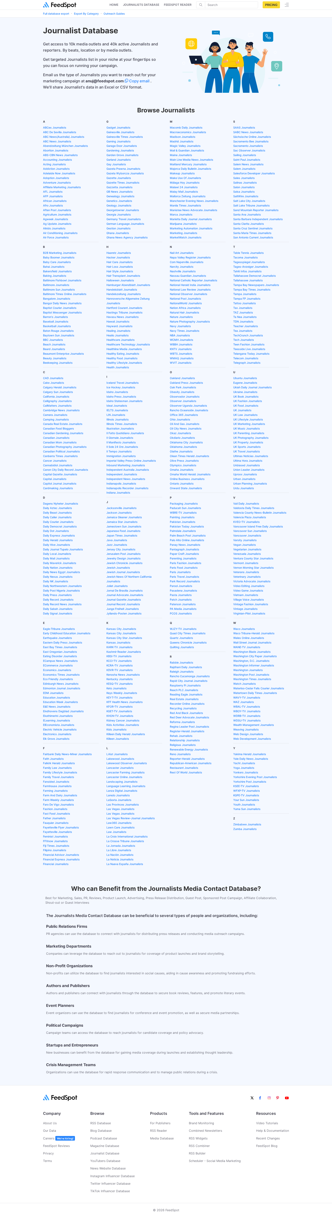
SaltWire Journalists (245, 196)
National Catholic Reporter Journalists (193, 280)
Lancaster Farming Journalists (125, 772)
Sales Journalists (244, 178)
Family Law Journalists (57, 767)
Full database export (56, 13)
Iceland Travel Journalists (122, 382)
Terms (47, 1161)
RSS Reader (158, 1131)
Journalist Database (104, 1153)
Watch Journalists (244, 683)
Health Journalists (117, 367)
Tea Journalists (242, 330)
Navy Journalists (180, 326)
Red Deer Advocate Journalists (189, 717)
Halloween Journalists (120, 280)
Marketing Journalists (183, 233)
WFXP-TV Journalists (246, 790)
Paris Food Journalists (184, 567)
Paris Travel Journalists (184, 576)
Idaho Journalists (117, 392)
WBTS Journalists (181, 353)
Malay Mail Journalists (184, 191)
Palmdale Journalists (183, 530)
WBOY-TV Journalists (247, 711)
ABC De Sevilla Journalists (59, 132)
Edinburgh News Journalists (61, 683)
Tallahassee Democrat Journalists (254, 275)
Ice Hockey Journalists (120, 387)
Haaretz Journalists (118, 252)
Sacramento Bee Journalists (251, 141)
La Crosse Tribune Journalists (125, 841)
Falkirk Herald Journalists (59, 763)
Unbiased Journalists (246, 465)
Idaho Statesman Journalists (124, 401)
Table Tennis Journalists (248, 252)
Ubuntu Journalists (245, 378)
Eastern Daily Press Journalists (62, 642)
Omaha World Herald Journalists (190, 474)
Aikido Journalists (54, 228)
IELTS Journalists (117, 410)
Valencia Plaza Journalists (249, 517)
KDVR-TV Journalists (119, 670)
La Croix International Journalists (127, 836)
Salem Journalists (244, 168)
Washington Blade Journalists (252, 651)
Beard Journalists (54, 349)
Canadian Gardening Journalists (63, 433)
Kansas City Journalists (121, 628)
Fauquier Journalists (56, 822)
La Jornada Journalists (120, 845)
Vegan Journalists (244, 544)
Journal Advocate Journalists (124, 595)
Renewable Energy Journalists (189, 749)
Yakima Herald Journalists (249, 754)
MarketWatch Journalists (186, 237)
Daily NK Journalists (55, 581)
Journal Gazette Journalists (123, 599)
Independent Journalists (121, 474)
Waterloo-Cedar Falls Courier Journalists (258, 688)
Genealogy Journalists (120, 196)
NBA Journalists (180, 335)
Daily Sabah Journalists (58, 608)
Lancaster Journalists (120, 767)
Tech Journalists (243, 339)
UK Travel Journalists (246, 451)
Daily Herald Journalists (58, 540)
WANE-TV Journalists (246, 647)
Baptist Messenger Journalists (62, 312)
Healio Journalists (117, 335)
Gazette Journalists (118, 178)
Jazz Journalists (116, 544)
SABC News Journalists (248, 132)
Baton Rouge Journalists (58, 330)
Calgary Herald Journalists (59, 387)
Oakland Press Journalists (186, 382)
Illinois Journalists (117, 419)
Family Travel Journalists (58, 777)
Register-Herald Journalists (187, 731)
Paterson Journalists (183, 604)
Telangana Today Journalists (251, 353)
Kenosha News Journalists (123, 674)
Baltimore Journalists (56, 285)
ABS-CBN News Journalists (60, 155)
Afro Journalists (53, 205)
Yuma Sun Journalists (247, 809)
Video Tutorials (267, 1123)
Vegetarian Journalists (247, 549)
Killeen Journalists (117, 738)
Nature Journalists (181, 316)
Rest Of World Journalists (186, 772)
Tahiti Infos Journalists (247, 271)
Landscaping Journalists (122, 781)
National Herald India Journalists (190, 285)
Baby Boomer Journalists (59, 257)
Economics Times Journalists (61, 674)
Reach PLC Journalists (184, 690)
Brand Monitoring (201, 1123)
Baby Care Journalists (57, 262)
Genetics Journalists (119, 200)
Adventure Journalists (57, 182)
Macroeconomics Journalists (188, 132)
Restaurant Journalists (184, 767)
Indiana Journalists (118, 492)
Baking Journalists (54, 275)
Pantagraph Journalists (184, 549)
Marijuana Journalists (183, 223)
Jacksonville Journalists (121, 508)
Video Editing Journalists (249, 586)
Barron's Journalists (55, 316)
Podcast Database (103, 1138)
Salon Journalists (244, 187)
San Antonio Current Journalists (253, 237)
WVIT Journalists (181, 362)
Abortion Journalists (55, 150)
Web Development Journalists (252, 738)
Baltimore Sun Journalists (59, 289)
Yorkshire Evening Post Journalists (255, 777)
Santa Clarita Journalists (248, 223)
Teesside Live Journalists (249, 349)
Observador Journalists (185, 396)
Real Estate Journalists (184, 699)
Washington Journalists (248, 670)
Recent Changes (268, 1138)
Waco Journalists (244, 628)
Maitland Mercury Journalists (188, 164)
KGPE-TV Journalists (246, 795)
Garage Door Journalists (121, 145)
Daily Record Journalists (58, 599)
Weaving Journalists (246, 729)
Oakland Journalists (182, 378)
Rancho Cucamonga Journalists (190, 676)
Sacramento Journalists (248, 145)
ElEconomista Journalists (58, 724)
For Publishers (160, 1123)
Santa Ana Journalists (247, 214)
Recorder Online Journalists (187, 703)
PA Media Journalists (183, 608)
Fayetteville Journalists (57, 831)
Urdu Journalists (243, 488)
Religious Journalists (183, 744)
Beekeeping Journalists (58, 362)
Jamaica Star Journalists (122, 521)
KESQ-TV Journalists (119, 683)
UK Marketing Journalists (249, 423)
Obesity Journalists (182, 392)
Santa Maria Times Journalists (252, 233)
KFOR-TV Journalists (119, 706)
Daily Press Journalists (57, 595)
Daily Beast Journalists (57, 512)
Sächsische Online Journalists (252, 136)
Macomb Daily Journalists (186, 127)
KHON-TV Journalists (119, 715)
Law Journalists (116, 831)
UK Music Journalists (246, 428)
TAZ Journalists (243, 312)
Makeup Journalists (182, 173)
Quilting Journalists (182, 647)
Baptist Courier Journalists (59, 307)
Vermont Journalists (245, 563)
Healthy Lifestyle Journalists (124, 362)
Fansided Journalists (56, 781)
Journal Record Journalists (123, 604)
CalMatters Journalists (57, 405)
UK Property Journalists (248, 442)
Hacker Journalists (118, 257)
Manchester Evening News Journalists (194, 200)
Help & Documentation (272, 1131)
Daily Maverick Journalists (59, 563)
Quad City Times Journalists (188, 633)
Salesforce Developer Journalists (254, 173)
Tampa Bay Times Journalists (252, 289)
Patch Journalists (181, 599)
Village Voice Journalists (248, 599)
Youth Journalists (244, 804)
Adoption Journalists (56, 178)
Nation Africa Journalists (185, 307)
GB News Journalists (119, 191)
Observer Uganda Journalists (188, 405)
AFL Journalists (53, 191)
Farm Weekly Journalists (58, 800)
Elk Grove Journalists (56, 738)
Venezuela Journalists (247, 553)
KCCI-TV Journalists (119, 660)
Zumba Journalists (245, 829)
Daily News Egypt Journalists (61, 572)
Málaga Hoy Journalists (185, 182)
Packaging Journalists (184, 503)
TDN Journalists (243, 321)
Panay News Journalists (185, 544)
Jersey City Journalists (120, 549)
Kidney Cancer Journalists (122, 720)
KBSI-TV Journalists (119, 656)
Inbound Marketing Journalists (125, 465)
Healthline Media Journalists (124, 349)
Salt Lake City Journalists (249, 200)
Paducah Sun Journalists (185, 508)
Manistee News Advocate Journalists (193, 210)
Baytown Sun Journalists (58, 335)
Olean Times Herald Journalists (189, 456)
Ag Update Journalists (57, 223)
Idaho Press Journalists (121, 396)
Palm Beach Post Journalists (188, 535)
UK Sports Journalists (247, 446)
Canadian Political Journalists (61, 451)
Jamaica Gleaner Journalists (124, 517)
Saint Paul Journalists (246, 159)
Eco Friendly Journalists (58, 679)
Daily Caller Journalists (57, 517)
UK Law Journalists (245, 414)
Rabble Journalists (181, 662)
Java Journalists (116, 540)
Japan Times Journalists (121, 535)
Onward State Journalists (186, 488)
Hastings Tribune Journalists (124, 312)
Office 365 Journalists (184, 414)
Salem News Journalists (248, 164)
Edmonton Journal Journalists (61, 688)
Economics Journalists (57, 670)
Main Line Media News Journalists (191, 159)
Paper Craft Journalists (184, 553)
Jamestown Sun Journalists (123, 526)
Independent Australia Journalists (127, 469)
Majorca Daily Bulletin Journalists (190, 168)
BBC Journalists (53, 339)
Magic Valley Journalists (185, 145)
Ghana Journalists (117, 233)
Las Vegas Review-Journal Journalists (130, 818)
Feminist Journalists (55, 836)
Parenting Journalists (183, 558)
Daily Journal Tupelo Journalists (63, 549)
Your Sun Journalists (246, 800)
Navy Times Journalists (184, 330)
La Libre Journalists (118, 850)
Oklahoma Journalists (183, 446)
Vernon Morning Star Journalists (253, 567)
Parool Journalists (181, 586)
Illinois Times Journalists (121, 423)
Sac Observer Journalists (249, 150)
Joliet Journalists (117, 586)
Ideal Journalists (116, 405)
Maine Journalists (181, 155)
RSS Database (100, 1123)
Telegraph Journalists (247, 362)
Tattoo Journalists (244, 303)
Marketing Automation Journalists (191, 228)
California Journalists (56, 396)
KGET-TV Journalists (119, 711)
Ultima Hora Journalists (247, 460)
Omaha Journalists (181, 469)
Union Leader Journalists (249, 469)
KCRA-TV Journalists (119, 665)
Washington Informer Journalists (253, 665)
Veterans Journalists (246, 572)
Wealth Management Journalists (253, 724)
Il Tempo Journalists (119, 451)
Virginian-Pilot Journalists (249, 613)
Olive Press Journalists (184, 460)
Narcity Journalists (181, 266)
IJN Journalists (115, 414)
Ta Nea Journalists (245, 316)
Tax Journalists (242, 307)
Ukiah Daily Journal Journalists (252, 387)
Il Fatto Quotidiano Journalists (125, 433)
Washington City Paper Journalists (255, 656)
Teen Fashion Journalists (249, 344)
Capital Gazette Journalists (60, 474)
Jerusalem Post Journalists (123, 553)
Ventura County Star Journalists (253, 558)
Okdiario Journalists (182, 437)
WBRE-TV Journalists (183, 512)
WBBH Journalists (181, 344)
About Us (50, 1123)
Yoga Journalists (243, 767)
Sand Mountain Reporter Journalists (256, 210)
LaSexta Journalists (118, 800)
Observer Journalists (183, 401)
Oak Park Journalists (183, 387)
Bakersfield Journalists (57, 271)
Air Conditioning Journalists (60, 233)
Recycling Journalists (183, 708)
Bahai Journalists (54, 266)
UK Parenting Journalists (248, 433)
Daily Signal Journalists (57, 613)
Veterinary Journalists (247, 576)
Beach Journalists (54, 344)
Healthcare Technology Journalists (128, 344)
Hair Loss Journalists (119, 266)
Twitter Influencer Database (110, 1183)
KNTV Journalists (181, 349)
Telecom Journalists (245, 358)
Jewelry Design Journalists (123, 558)
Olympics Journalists (183, 465)
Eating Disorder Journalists (60, 656)
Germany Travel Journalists (123, 219)
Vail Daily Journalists (246, 503)
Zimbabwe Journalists (247, 824)
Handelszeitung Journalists (123, 294)
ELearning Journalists (56, 720)
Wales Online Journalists (248, 637)
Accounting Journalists (57, 159)
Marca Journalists (181, 214)
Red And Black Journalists (186, 713)
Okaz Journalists (180, 433)
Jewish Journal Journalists (123, 572)
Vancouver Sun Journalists (250, 530)
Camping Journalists (56, 419)
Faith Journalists (53, 758)
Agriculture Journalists (57, 214)
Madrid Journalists (181, 141)
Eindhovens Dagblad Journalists (63, 711)
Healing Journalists (118, 330)
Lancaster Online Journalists (124, 777)
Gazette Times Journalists (122, 182)
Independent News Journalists (125, 479)
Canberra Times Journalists (60, 456)
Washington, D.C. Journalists (251, 660)
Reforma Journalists (182, 722)
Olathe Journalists (181, 451)
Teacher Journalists (245, 326)
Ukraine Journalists (245, 392)
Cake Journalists (53, 382)
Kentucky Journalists (119, 679)
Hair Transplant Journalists (123, 275)
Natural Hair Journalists (184, 312)
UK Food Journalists (245, 405)
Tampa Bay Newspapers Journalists (256, 285)
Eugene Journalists (245, 382)
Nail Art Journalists (182, 252)
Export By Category (86, 13)
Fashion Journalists (55, 809)
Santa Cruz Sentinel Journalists (253, 228)
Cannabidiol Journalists (57, 465)
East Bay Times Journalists (60, 647)
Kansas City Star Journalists (124, 637)
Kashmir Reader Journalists (123, 651)
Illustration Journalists (120, 428)
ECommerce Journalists (58, 665)
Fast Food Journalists (56, 813)
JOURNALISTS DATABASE (141, 5)
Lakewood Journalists (120, 758)
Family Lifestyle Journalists (60, 772)
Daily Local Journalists (57, 553)
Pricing (271, 5)
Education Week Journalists (60, 702)
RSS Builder (197, 1153)
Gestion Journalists (118, 228)
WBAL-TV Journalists (246, 706)
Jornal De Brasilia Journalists (124, 590)
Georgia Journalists (118, 214)
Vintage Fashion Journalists (250, 604)
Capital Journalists (54, 479)
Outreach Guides (114, 13)
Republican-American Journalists (191, 763)
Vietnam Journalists (245, 595)
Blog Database (101, 1131)
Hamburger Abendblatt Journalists (128, 285)
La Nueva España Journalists (124, 864)
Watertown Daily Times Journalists (255, 693)
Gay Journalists (116, 164)
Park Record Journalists (185, 581)
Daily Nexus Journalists (58, 576)
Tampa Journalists (244, 294)
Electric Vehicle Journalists (60, 729)
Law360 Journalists (119, 822)
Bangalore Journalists (56, 298)
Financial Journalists (56, 864)
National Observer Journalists (188, 294)
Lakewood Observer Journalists (126, 763)
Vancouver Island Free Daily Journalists (258, 526)
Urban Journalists (244, 479)
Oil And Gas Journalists (184, 423)
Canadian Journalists (56, 437)
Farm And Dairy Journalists (60, 795)
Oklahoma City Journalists (186, 442)
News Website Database (108, 1168)
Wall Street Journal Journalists (252, 642)
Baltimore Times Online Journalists (64, 294)
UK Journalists (242, 410)
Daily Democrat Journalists (60, 526)
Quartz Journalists (181, 637)
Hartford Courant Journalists (124, 307)
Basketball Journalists (57, 326)
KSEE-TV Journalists (246, 786)
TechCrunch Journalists (248, 335)
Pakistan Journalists (182, 521)
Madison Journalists (182, 136)
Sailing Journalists (244, 155)
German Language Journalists (125, 223)
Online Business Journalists (187, 479)
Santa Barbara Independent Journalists (258, 219)
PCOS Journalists (181, 613)
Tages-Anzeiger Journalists (250, 266)
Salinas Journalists (245, 182)
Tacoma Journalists (245, 257)
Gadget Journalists (118, 127)
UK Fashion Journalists (247, 401)
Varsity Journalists (245, 540)
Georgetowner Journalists (122, 210)
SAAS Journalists (244, 127)
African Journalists (55, 200)
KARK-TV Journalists (119, 647)
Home (114, 5)
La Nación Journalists (120, 854)
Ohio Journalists (180, 419)
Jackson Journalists (119, 512)
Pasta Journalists (181, 595)
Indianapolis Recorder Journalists (127, 488)
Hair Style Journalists (119, 271)
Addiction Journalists (56, 168)
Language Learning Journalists (125, 786)
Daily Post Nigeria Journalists (61, 590)
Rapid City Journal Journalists (189, 680)
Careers (58, 1138)
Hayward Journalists (119, 326)
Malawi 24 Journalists (184, 187)
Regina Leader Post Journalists (189, 726)
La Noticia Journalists (120, 859)
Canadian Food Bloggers (58, 428)
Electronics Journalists (57, 734)
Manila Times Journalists (185, 205)
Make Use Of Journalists (185, 178)
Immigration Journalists (121, 456)
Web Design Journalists (248, 734)
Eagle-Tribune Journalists (59, 628)
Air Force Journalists (56, 237)
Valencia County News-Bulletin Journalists (259, 512)
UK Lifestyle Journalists (248, 419)
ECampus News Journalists (60, 660)
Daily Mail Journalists (56, 558)
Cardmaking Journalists (58, 488)
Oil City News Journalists (186, 428)
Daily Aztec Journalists (57, 508)
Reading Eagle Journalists (186, 694)
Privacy (48, 1153)
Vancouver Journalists (247, 535)
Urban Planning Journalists (250, 483)
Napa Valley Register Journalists (190, 257)
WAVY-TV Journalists (246, 697)
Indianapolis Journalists (121, 483)
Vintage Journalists (245, 608)
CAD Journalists (53, 378)
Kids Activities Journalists (122, 724)
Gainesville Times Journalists (124, 136)
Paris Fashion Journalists (185, 563)
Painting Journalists (182, 517)
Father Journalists (54, 818)
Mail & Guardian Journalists (187, 150)
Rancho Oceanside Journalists (189, 410)
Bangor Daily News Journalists (62, 303)
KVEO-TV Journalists (246, 521)
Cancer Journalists (55, 460)
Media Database (162, 1138)
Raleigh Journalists (182, 671)
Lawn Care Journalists (120, 827)
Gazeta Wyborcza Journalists (125, 173)
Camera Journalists (55, 414)
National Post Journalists (185, 298)
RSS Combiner (199, 1146)
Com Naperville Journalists (186, 262)
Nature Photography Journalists (190, 321)
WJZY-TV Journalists (183, 628)
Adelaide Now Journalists (59, 173)
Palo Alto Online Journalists (187, 540)
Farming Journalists (55, 790)
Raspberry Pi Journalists (185, 685)
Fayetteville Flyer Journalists (61, 827)
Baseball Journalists (55, 321)
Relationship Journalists (185, 740)
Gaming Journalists (118, 141)
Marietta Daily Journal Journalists (191, 219)
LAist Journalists (117, 754)
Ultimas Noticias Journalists (250, 456)
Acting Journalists (54, 164)
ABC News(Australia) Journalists (63, 136)
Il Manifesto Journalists (121, 442)
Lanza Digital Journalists (121, 790)
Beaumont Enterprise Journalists (63, 353)
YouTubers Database (105, 1161)
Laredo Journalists (118, 795)
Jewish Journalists (118, 567)
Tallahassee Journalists (248, 280)
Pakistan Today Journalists (187, 526)
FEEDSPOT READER (178, 5)
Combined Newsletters (205, 1131)
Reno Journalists (180, 754)
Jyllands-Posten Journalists (124, 613)
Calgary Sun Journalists (58, 392)
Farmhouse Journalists (57, 786)
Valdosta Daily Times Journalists (253, 508)
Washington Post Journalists (251, 674)
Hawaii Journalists (117, 321)
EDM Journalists (53, 693)
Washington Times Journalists (252, 679)
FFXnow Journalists (55, 841)
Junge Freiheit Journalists (122, 608)
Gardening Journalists (120, 150)
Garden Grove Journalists (122, 155)
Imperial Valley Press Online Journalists (131, 460)
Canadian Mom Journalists (60, 442)
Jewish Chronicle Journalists (124, 563)
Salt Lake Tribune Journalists (251, 205)
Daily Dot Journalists (56, 530)
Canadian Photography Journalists (65, 446)
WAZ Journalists (243, 702)
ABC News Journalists (57, 141)
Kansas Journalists (118, 642)
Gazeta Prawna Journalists (123, 168)
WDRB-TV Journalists (247, 715)
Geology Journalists (118, 205)
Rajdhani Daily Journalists (186, 667)
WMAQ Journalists (182, 358)
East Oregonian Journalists (60, 651)
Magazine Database (104, 1146)
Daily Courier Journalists (58, 521)
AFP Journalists (53, 196)
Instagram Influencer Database (112, 1176)
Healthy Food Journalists (122, 358)
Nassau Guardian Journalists (188, 275)
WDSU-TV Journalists (247, 720)
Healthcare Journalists (120, 339)
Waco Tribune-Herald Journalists (254, 633)
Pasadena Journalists (183, 590)
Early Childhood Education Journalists (66, 633)
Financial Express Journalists (61, 859)
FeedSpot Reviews (56, 1146)
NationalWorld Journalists (186, 303)
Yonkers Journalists (245, 772)
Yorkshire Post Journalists (249, 781)
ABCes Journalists (54, 127)
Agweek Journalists (55, 219)
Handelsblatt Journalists (121, 289)
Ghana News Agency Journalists (127, 237)
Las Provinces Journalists (122, 804)
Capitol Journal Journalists (59, 483)
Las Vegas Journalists (120, 809)
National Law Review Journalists (190, 289)
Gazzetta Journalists (119, 187)
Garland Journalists (118, 159)
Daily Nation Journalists (58, 567)
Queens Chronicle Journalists (188, 642)
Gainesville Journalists (120, 132)
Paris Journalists (180, 572)
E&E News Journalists (57, 706)
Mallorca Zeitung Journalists (188, 196)
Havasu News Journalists (122, 316)
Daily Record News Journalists (62, 604)
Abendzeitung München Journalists (65, 145)
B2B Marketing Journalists (59, 252)
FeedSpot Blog (266, 1146)
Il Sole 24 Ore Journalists (122, 446)
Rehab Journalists (181, 735)
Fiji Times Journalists (56, 845)
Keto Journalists (116, 688)
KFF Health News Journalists (124, 702)
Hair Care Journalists (119, 262)
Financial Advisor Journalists (61, 854)
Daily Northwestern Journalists (62, 586)
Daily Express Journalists (59, 535)
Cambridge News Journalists (61, 410)
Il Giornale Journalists (119, 437)
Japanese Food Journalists (123, 530)
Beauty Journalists (54, 358)
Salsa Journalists (244, 191)
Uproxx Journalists (245, 474)
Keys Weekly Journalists (121, 693)
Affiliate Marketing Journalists (62, 187)
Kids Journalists (116, 729)
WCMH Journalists (181, 339)
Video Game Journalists (248, 590)
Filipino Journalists (54, 850)
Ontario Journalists (182, 483)
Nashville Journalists (183, 271)
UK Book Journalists (246, 396)
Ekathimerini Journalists (58, 715)
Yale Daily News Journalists (250, 758)
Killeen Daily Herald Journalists (125, 734)
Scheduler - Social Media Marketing (215, 1161)
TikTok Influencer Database (110, 1191)
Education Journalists (56, 697)
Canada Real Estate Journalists (62, 423)
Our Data (49, 1131)
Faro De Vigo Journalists (58, 804)
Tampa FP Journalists (247, 298)
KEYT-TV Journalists (119, 697)
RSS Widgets (198, 1138)
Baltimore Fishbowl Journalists (62, 280)
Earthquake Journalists (57, 637)
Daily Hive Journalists (56, 544)
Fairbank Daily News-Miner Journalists (67, 754)
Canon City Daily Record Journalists (65, 469)
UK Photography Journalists (251, 437)
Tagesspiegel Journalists (249, 262)
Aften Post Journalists (57, 210)
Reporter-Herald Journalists (187, 758)
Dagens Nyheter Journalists (60, 503)
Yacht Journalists (244, 763)
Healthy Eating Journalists (122, 353)
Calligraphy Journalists (57, 401)
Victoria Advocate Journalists (252, 581)
